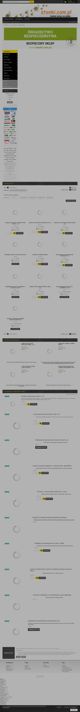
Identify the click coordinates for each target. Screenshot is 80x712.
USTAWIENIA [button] (59, 707)
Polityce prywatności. (6, 707)
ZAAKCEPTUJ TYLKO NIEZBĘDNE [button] (70, 707)
